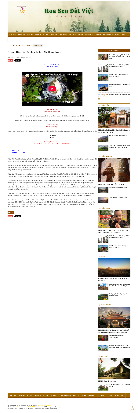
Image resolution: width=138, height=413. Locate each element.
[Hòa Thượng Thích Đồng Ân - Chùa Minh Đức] (103, 338)
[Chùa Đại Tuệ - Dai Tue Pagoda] (103, 199)
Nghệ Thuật (89, 34)
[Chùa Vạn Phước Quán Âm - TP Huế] (114, 170)
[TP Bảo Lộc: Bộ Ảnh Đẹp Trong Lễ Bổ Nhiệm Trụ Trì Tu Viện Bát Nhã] (103, 347)
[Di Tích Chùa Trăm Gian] (114, 368)
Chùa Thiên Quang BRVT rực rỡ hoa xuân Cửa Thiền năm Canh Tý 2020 (119, 56)
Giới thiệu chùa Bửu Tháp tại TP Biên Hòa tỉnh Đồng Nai (119, 65)
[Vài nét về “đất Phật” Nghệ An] (103, 138)
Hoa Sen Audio (120, 34)
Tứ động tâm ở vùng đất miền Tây (119, 94)
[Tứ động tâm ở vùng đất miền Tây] (103, 97)
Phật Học (30, 34)
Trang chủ (16, 45)
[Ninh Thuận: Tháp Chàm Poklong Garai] (103, 387)
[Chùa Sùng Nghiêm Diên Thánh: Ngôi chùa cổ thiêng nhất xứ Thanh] (114, 117)
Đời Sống (46, 34)
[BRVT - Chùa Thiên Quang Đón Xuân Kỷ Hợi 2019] (103, 77)
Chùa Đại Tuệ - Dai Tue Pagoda (118, 197)
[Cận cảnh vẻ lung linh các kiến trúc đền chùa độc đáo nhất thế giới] (103, 287)
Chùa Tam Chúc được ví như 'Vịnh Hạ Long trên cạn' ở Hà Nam (119, 146)
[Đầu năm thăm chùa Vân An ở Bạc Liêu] (103, 90)
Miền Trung (106, 156)
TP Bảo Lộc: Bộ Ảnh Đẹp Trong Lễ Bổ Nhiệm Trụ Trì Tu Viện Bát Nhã (119, 346)
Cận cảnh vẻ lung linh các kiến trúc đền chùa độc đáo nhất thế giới (119, 285)
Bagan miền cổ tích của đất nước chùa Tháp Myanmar (113, 280)
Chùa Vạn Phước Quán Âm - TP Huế (111, 184)
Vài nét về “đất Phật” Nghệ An (118, 135)
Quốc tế (105, 256)
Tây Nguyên (106, 305)
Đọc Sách (12, 39)
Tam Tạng (72, 34)
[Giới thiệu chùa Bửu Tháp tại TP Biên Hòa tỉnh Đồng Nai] (103, 68)
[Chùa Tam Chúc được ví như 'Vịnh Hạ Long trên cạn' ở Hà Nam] (103, 147)
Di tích (104, 356)
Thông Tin (21, 34)
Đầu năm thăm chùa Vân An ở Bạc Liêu (119, 85)
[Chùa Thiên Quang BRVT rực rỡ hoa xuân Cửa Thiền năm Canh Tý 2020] (103, 57)
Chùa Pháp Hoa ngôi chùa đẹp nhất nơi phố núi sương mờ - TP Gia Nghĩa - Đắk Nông (113, 331)
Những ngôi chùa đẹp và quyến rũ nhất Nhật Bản (119, 294)
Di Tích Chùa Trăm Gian (107, 381)
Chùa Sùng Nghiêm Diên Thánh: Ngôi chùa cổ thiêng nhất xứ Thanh (114, 131)
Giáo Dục (54, 34)
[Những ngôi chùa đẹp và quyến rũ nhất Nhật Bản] (103, 296)
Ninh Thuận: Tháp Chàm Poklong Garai (119, 385)
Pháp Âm (98, 34)
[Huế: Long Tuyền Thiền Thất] (103, 190)
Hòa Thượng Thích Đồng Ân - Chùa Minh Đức (118, 336)
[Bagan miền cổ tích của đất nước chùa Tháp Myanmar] (114, 267)
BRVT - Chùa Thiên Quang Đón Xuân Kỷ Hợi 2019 (118, 75)
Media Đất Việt (108, 34)
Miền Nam (38, 45)
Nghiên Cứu (63, 34)
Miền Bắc (105, 105)
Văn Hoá (38, 34)
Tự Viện (80, 34)
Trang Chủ (12, 34)
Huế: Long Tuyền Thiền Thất (118, 187)
